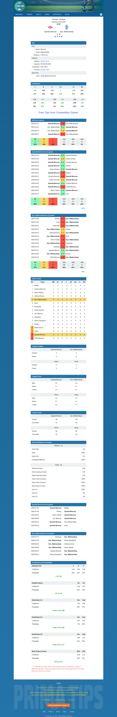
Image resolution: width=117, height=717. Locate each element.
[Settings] (101, 14)
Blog (67, 14)
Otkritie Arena (45, 61)
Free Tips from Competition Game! (58, 112)
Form (47, 14)
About (64, 711)
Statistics (57, 14)
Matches (19, 14)
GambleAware (47, 700)
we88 (59, 683)
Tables (29, 14)
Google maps (45, 69)
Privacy (51, 711)
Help (44, 711)
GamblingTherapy (59, 700)
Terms (58, 711)
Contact (72, 711)
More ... (84, 208)
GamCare (71, 700)
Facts (38, 14)
